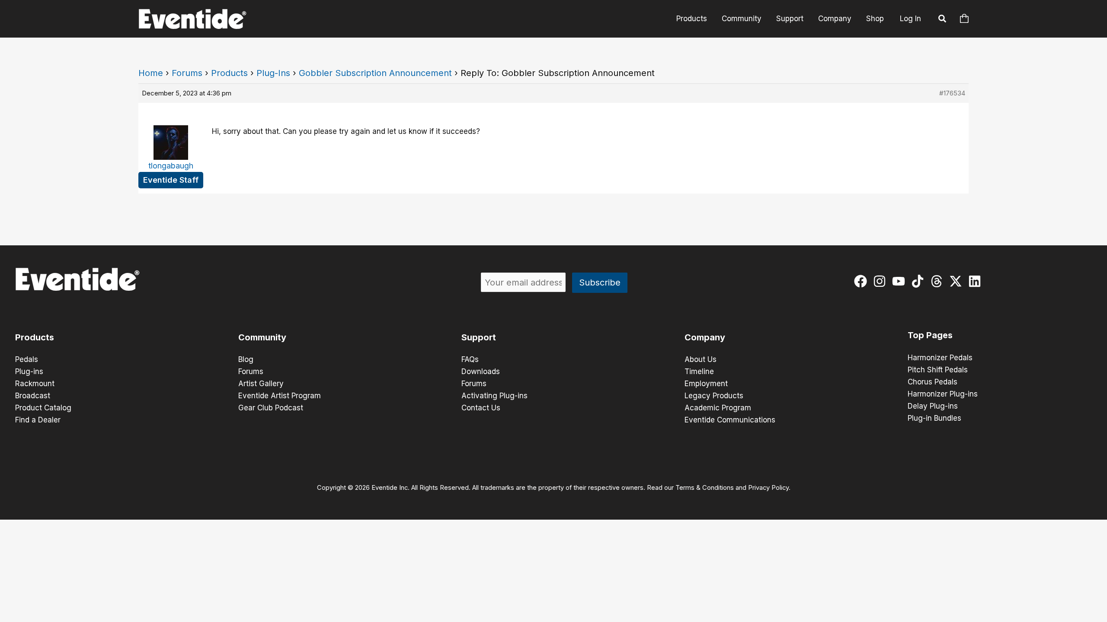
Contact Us (480, 407)
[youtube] (900, 281)
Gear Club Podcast (270, 407)
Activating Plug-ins (494, 395)
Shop (875, 18)
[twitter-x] (957, 281)
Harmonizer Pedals (940, 357)
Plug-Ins (273, 73)
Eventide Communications (730, 420)
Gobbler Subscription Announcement (375, 73)
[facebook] (862, 281)
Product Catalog (43, 407)
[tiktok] (919, 281)
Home (150, 73)
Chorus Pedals (932, 382)
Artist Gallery (261, 383)
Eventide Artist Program (279, 395)
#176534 (952, 93)
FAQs (470, 359)
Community (741, 18)
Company (834, 18)
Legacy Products (714, 395)
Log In (910, 18)
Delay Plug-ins (933, 406)
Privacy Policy (768, 488)
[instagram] (881, 281)
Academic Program (718, 407)
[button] (942, 20)
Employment (706, 383)
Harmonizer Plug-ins (943, 394)
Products (691, 18)
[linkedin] (976, 281)
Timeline (699, 371)
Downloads (480, 371)
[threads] (938, 281)
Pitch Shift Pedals (938, 369)
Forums (187, 73)
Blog (245, 359)
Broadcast (32, 395)
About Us (701, 359)
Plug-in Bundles (934, 418)
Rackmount (34, 383)
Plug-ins (29, 371)
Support (789, 18)
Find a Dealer (38, 420)
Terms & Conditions (704, 488)
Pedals (26, 359)
